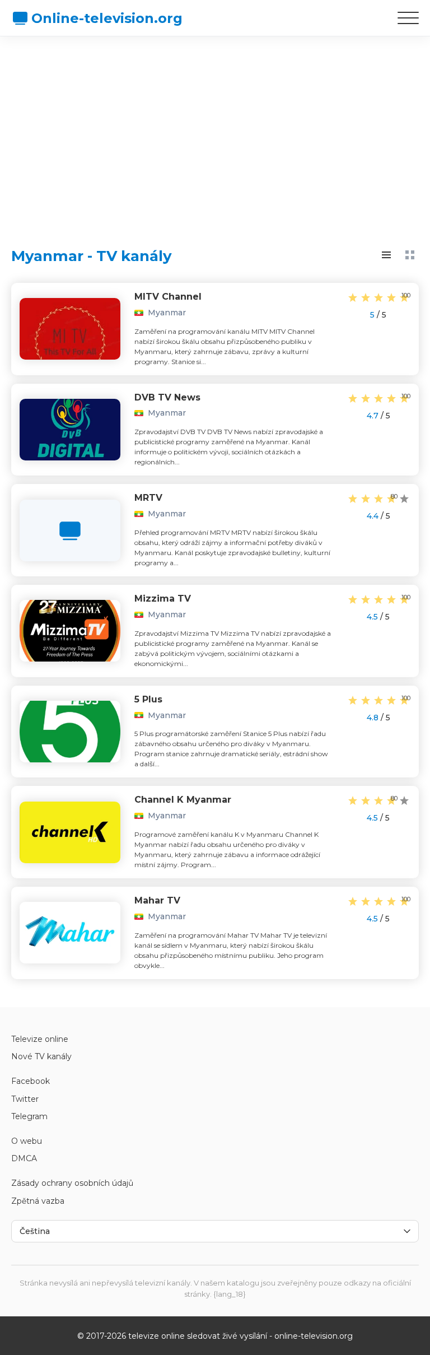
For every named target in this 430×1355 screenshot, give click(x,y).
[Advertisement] (215, 131)
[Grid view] (410, 255)
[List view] (386, 255)
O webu (26, 1141)
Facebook (30, 1081)
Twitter (25, 1099)
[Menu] (408, 18)
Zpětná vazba (37, 1201)
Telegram (29, 1116)
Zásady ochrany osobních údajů (72, 1183)
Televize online (39, 1039)
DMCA (24, 1158)
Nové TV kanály (41, 1056)
